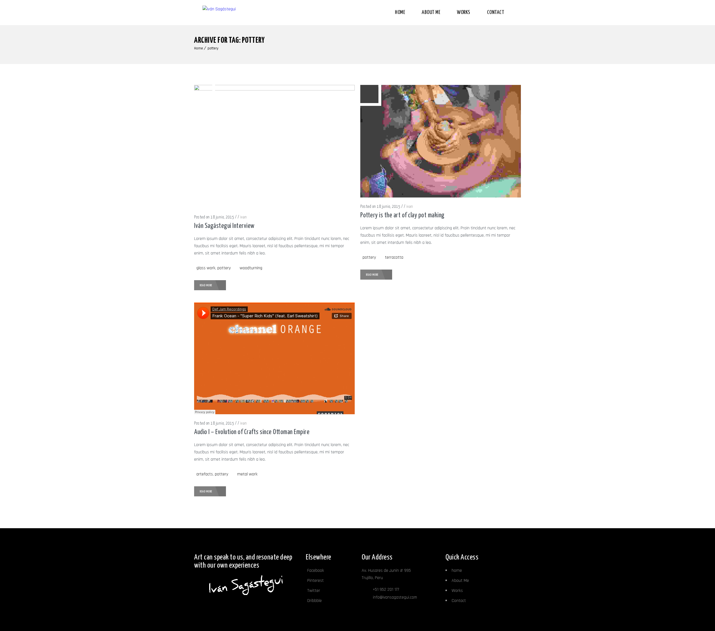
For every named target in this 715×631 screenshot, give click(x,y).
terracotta (394, 257)
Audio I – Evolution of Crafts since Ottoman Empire (251, 432)
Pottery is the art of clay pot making (402, 215)
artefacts (204, 474)
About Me (460, 581)
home (457, 570)
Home (400, 12)
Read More (206, 285)
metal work (247, 474)
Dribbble (314, 601)
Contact (495, 12)
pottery (213, 48)
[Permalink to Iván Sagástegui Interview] (274, 89)
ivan (243, 217)
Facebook (315, 570)
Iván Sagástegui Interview (224, 226)
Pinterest (315, 581)
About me (431, 12)
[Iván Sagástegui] (237, 13)
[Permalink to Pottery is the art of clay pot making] (440, 196)
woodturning (251, 268)
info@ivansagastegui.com (395, 597)
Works (463, 12)
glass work (205, 268)
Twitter (313, 591)
